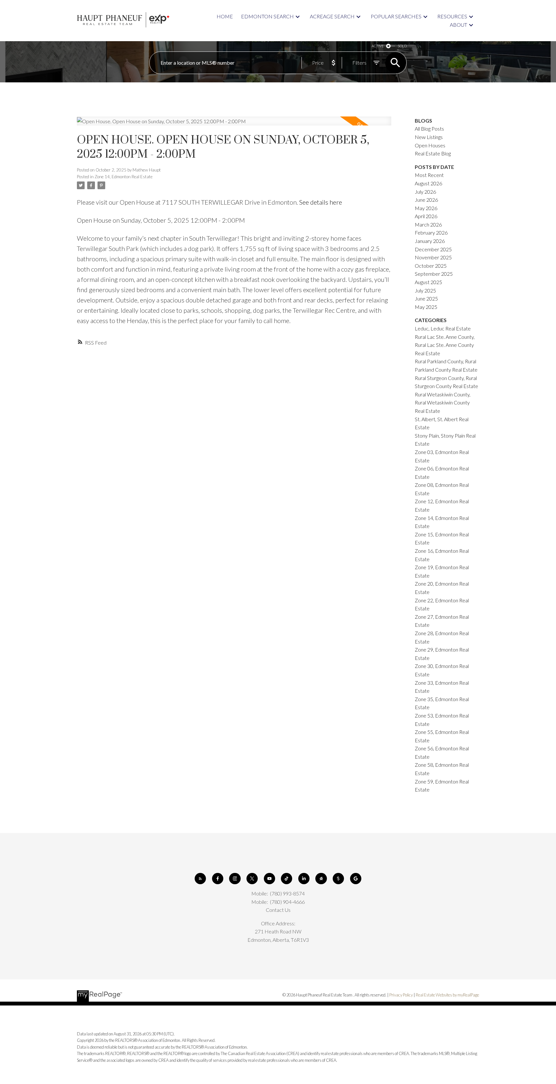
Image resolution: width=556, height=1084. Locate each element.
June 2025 (426, 298)
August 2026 (428, 183)
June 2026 (426, 200)
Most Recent (429, 175)
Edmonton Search (267, 16)
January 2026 (430, 241)
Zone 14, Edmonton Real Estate (124, 176)
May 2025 (426, 307)
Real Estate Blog (433, 153)
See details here (320, 202)
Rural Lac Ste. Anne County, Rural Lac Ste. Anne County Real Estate (445, 345)
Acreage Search (332, 16)
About (458, 25)
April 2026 (426, 216)
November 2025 (433, 257)
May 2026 (426, 208)
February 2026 (431, 232)
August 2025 (428, 282)
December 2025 (433, 249)
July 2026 (425, 192)
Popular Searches (396, 16)
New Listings (429, 137)
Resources (452, 16)
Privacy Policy (401, 994)
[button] (200, 878)
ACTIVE (378, 46)
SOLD (402, 46)
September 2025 (434, 274)
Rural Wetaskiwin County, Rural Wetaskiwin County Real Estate (442, 402)
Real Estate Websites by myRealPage (447, 994)
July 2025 (425, 290)
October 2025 (431, 266)
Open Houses (430, 145)
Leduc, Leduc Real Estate (443, 328)
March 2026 (428, 224)
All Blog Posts (429, 128)
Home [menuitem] (225, 16)
